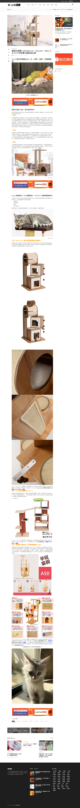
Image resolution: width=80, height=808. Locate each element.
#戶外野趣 (63, 774)
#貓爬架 (42, 721)
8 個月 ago (42, 758)
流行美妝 (43, 728)
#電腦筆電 (54, 790)
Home (47, 9)
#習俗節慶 (63, 781)
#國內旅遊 (54, 772)
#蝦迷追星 (62, 786)
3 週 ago (60, 35)
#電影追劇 (68, 788)
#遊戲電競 (54, 788)
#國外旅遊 (59, 772)
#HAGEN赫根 (18, 721)
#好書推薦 (59, 774)
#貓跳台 (46, 721)
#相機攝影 (63, 779)
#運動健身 (59, 788)
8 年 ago (17, 55)
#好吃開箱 (54, 774)
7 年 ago (26, 747)
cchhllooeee (8, 757)
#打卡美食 (54, 776)
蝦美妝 (44, 4)
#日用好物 (63, 776)
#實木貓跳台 (36, 721)
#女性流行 (68, 772)
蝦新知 (56, 4)
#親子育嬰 (67, 786)
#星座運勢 (68, 776)
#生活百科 (54, 779)
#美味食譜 (54, 781)
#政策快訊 (59, 776)
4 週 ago (36, 787)
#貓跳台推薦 (14, 722)
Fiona (14, 55)
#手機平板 (68, 774)
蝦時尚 (40, 4)
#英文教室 (59, 783)
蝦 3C (36, 4)
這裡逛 (23, 489)
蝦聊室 (52, 4)
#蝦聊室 (58, 786)
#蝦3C (63, 783)
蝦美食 (48, 4)
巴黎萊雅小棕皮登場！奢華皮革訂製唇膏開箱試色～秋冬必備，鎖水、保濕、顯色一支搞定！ (40, 731)
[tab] (31, 768)
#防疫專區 (63, 788)
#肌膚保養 (54, 783)
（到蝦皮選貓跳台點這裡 (18, 645)
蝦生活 (29, 4)
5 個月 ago (12, 757)
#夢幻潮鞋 (63, 772)
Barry (23, 747)
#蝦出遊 (67, 783)
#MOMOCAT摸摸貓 (24, 721)
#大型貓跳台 (31, 721)
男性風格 (14, 729)
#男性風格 (59, 779)
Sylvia (39, 758)
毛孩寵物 (13, 48)
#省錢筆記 (68, 779)
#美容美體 (59, 781)
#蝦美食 (54, 786)
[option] (14, 749)
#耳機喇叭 (68, 781)
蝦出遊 (33, 4)
